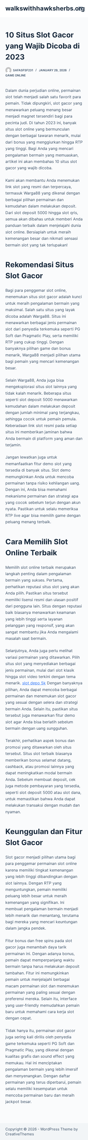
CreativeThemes (19, 1134)
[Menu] (80, 8)
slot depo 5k (34, 682)
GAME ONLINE (15, 75)
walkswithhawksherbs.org (45, 8)
